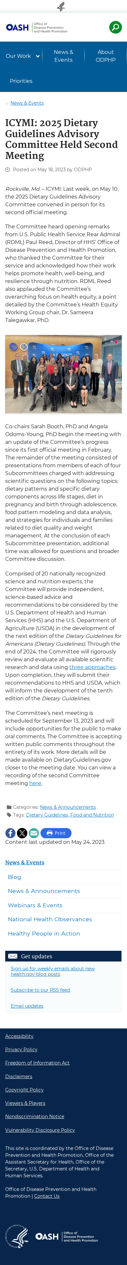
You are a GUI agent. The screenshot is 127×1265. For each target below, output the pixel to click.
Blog (14, 876)
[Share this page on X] (22, 833)
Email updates (27, 1006)
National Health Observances (50, 919)
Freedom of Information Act (37, 1063)
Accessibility (19, 1036)
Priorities (21, 81)
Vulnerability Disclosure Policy (40, 1130)
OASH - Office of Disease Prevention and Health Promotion (66, 1236)
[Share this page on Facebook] (10, 833)
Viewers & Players (25, 1103)
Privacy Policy (21, 1049)
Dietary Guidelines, (48, 815)
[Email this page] (34, 833)
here (35, 783)
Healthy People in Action (44, 933)
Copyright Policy (24, 1090)
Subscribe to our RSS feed (40, 990)
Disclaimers (18, 1076)
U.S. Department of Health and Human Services (63, 6)
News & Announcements (68, 807)
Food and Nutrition (92, 815)
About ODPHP (106, 56)
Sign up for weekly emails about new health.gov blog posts (53, 971)
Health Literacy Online (36, 27)
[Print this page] (56, 833)
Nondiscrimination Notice (34, 1116)
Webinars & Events (35, 905)
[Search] (115, 27)
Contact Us (47, 1196)
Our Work (18, 56)
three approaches (92, 667)
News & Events (63, 56)
